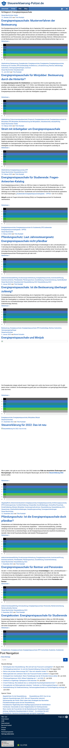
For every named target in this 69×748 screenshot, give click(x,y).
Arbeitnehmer (5, 63)
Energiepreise (44, 63)
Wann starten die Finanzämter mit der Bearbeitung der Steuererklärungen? (26, 709)
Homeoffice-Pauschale (56, 505)
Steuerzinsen (5, 509)
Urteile (16, 15)
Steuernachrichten (7, 332)
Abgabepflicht (5, 503)
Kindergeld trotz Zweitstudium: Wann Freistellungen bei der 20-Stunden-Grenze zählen (30, 676)
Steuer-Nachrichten (7, 15)
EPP (18, 65)
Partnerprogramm (7, 732)
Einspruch (31, 119)
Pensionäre (47, 606)
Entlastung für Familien (8, 65)
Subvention (5, 68)
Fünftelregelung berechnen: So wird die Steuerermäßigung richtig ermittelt (26, 669)
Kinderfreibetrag (6, 507)
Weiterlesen (5, 41)
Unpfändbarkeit (62, 280)
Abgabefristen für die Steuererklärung (14, 696)
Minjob (37, 417)
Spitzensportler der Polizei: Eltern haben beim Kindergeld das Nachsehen (26, 700)
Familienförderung (22, 505)
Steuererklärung (46, 507)
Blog (25, 9)
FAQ (20, 9)
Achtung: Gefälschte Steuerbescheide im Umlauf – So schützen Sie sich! (26, 711)
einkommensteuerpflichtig (9, 278)
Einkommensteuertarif (18, 503)
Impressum (5, 719)
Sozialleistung (39, 280)
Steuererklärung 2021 (58, 507)
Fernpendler (32, 505)
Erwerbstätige (24, 65)
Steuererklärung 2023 (20, 172)
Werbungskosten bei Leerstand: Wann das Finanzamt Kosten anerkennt (25, 674)
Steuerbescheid (18, 70)
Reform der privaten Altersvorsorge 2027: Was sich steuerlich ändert (24, 671)
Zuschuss (28, 68)
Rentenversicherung (57, 606)
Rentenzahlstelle (6, 608)
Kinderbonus (33, 65)
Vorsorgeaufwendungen (49, 509)
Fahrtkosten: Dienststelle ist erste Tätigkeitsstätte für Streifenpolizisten (25, 707)
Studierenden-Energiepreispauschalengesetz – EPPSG (34, 194)
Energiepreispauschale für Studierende (28, 227)
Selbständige (58, 65)
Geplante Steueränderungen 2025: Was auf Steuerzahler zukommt (24, 698)
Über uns (4, 717)
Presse (3, 727)
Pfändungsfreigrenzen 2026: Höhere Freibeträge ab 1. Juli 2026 (23, 678)
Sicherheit (5, 9)
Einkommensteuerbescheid (18, 119)
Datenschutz (5, 723)
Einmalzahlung (23, 606)
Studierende (60, 650)
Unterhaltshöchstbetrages (18, 509)
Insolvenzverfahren (7, 280)
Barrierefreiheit (6, 725)
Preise (13, 9)
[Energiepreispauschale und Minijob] (34, 362)
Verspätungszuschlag (34, 509)
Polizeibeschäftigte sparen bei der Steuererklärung (18, 702)
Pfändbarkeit (18, 280)
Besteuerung (14, 63)
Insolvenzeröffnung (57, 278)
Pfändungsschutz (28, 280)
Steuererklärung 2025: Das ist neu (40, 696)
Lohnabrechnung (43, 65)
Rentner (51, 65)
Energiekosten (23, 63)
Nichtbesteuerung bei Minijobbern (29, 121)
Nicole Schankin (19, 334)
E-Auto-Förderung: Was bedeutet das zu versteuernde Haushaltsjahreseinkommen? (29, 683)
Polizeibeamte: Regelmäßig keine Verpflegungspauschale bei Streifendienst (26, 705)
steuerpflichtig (55, 121)
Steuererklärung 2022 (30, 282)
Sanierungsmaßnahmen (32, 507)
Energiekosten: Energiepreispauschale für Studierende (34, 615)
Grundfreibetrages (42, 505)
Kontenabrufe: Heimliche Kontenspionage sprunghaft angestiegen (24, 713)
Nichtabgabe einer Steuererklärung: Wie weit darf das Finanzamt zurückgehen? (28, 667)
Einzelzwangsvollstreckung (27, 278)
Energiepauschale (34, 63)
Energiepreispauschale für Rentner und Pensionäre (32, 567)
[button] (4, 45)
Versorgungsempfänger (16, 68)
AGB (2, 721)
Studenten (52, 650)
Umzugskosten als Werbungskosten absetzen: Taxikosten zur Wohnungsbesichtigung (30, 685)
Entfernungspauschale (59, 503)
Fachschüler (44, 650)
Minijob (14, 507)
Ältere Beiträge (5, 657)
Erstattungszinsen (10, 505)
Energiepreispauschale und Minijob (22, 337)
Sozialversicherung (50, 280)
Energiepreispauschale (56, 63)
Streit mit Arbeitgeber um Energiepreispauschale (30, 129)
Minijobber (15, 121)
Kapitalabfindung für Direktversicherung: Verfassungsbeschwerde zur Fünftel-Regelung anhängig (34, 687)
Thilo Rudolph (19, 17)
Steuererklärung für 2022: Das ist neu (23, 424)
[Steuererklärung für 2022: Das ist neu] (34, 448)
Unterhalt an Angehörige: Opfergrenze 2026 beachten (20, 680)
